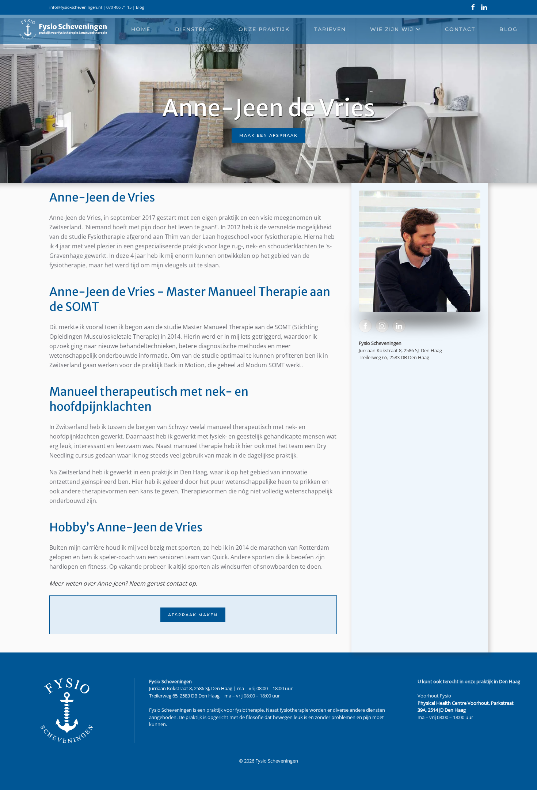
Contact (460, 29)
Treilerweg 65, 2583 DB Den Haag (184, 695)
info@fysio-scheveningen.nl (75, 7)
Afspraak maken (193, 614)
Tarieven (330, 29)
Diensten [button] (191, 29)
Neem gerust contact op (162, 583)
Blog (140, 7)
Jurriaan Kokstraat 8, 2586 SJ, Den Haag (190, 688)
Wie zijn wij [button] (392, 29)
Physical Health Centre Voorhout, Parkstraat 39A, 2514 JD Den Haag (466, 707)
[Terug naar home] (63, 29)
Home (141, 29)
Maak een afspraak (268, 135)
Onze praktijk (264, 29)
